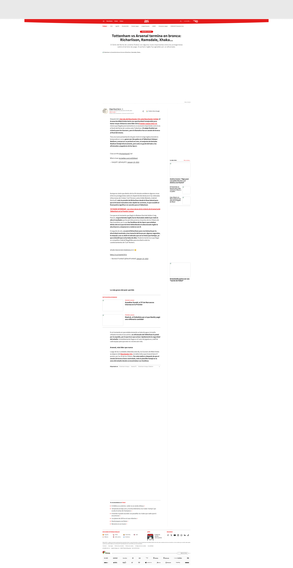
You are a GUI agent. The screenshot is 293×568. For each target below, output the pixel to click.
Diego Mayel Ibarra (115, 109)
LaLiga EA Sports (145, 26)
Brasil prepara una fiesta (119, 521)
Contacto (105, 546)
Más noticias (187, 160)
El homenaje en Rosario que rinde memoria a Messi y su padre (175, 189)
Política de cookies (129, 546)
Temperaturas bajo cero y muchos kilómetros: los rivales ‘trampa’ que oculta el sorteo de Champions (134, 510)
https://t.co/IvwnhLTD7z (118, 254)
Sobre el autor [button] (112, 112)
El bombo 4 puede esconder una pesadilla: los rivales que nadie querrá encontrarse (134, 515)
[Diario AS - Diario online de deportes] (146, 21)
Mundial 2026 (125, 26)
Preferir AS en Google (154, 111)
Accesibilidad (150, 546)
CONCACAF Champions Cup (177, 26)
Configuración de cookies (140, 546)
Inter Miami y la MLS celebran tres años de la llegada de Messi (175, 200)
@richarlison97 (124, 153)
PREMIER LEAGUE (146, 31)
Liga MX (117, 26)
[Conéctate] (181, 21)
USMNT (154, 26)
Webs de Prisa (184, 553)
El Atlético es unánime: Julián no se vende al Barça (128, 506)
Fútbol (116, 21)
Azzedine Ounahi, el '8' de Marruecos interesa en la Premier (139, 303)
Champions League (163, 26)
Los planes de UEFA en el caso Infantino (124, 518)
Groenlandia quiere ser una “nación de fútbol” (179, 280)
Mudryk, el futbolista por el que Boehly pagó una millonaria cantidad (142, 318)
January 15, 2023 (133, 162)
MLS (111, 26)
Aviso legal (110, 546)
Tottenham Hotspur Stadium (145, 366)
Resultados (110, 21)
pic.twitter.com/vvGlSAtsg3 (128, 158)
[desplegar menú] (104, 21)
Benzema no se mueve (119, 524)
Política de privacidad (119, 546)
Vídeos (121, 21)
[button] (143, 111)
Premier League (135, 26)
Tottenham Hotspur (124, 366)
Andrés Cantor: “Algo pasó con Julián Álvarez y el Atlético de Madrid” (179, 181)
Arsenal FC (134, 366)
